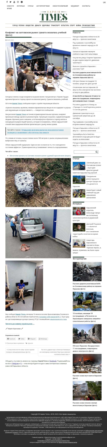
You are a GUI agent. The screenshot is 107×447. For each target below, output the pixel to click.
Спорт (72, 25)
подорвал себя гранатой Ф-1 (50, 317)
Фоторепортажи (43, 6)
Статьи (30, 6)
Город (15, 25)
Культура (65, 25)
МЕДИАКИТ (75, 6)
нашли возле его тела (58, 319)
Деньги (38, 25)
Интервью (21, 6)
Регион (21, 25)
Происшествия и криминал (15, 343)
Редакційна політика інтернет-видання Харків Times (54, 441)
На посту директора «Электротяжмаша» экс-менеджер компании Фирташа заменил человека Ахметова (55, 352)
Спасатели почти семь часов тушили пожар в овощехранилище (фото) (20, 351)
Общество (29, 25)
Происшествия (88, 25)
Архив (9, 8)
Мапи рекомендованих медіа (68, 442)
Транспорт (55, 25)
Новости (10, 6)
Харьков (30, 343)
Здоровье (46, 25)
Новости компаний (60, 6)
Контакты (86, 6)
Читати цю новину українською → (19, 324)
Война (78, 25)
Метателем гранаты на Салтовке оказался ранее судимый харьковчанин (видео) (40, 156)
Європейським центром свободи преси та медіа (39, 432)
